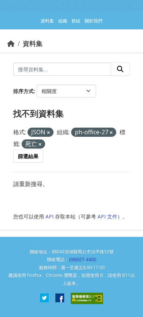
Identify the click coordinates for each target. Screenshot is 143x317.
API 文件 (107, 216)
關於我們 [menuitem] (93, 21)
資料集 (33, 43)
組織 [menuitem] (62, 21)
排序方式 (23, 91)
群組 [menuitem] (76, 21)
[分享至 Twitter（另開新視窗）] (44, 298)
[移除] (48, 132)
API (49, 216)
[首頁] (11, 43)
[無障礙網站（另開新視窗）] (87, 298)
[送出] (120, 69)
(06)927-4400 (82, 259)
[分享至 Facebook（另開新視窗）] (60, 298)
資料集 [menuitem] (47, 21)
